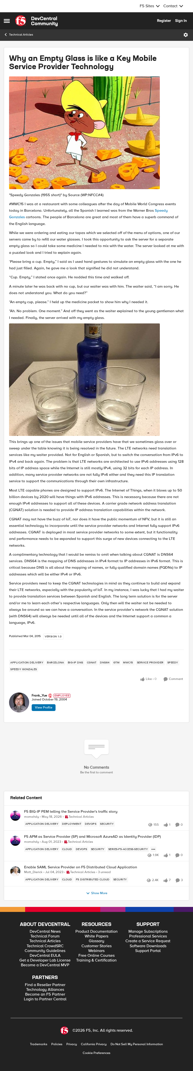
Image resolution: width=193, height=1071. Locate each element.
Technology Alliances (45, 989)
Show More (99, 893)
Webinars (96, 950)
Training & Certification (96, 960)
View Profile (43, 707)
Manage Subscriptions (148, 931)
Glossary (96, 941)
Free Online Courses (96, 955)
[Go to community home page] (36, 21)
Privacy (71, 1044)
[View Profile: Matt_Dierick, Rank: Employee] (15, 871)
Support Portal (148, 950)
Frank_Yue (39, 695)
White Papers (96, 936)
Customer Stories (96, 946)
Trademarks (38, 1044)
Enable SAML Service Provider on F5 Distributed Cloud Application (80, 867)
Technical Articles (21, 35)
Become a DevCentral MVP (45, 965)
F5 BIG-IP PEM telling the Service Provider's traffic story (70, 811)
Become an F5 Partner (45, 994)
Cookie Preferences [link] (96, 1053)
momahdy (31, 817)
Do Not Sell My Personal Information (137, 1044)
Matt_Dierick (33, 872)
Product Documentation (96, 931)
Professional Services (148, 936)
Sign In (181, 20)
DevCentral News (45, 931)
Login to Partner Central (45, 999)
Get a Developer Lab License (45, 960)
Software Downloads (148, 946)
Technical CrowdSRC (45, 946)
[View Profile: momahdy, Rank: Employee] (15, 816)
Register (164, 20)
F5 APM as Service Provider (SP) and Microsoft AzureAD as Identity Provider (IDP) (92, 837)
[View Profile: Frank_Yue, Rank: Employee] (19, 702)
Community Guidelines (45, 950)
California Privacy (94, 1044)
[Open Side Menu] (6, 21)
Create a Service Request (147, 941)
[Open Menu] (185, 34)
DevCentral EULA (45, 955)
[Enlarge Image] (96, 132)
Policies (56, 1044)
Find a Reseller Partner (45, 985)
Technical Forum (45, 936)
